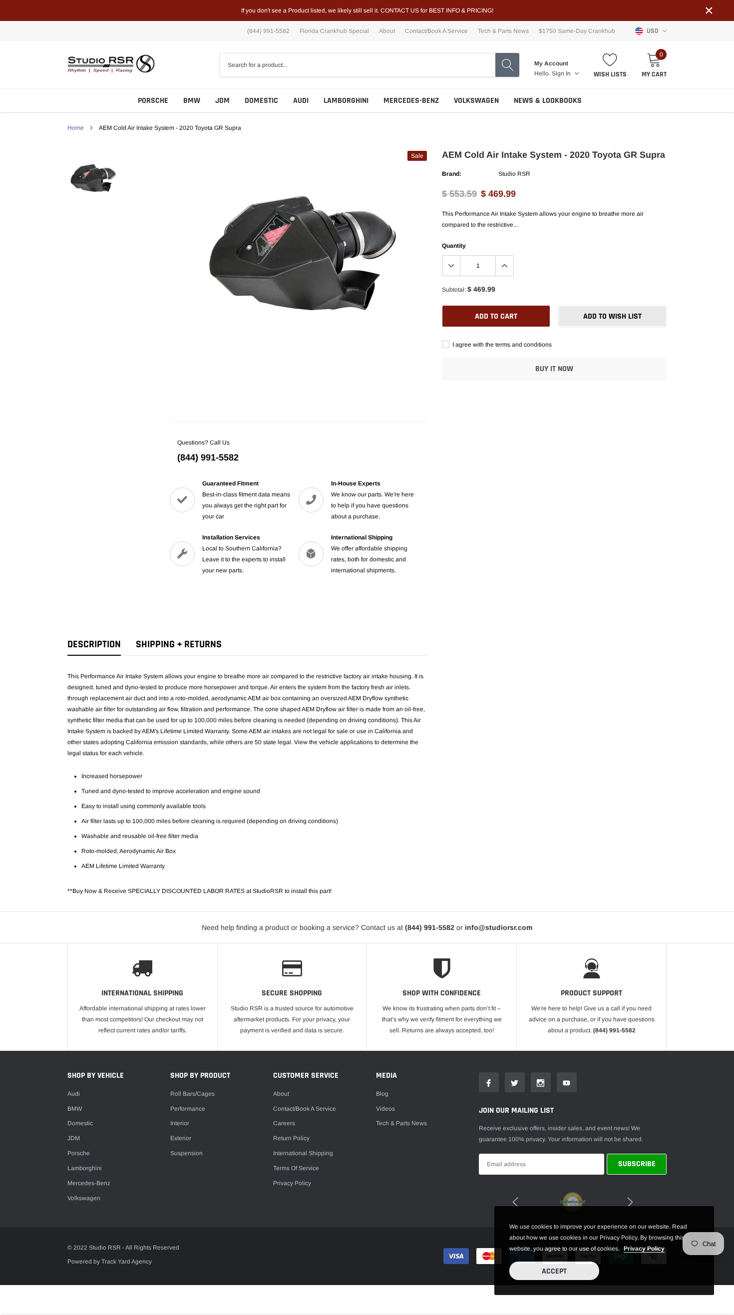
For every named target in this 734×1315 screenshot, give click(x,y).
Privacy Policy (292, 1183)
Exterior (180, 1138)
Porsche (153, 100)
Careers (284, 1123)
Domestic (261, 100)
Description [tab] (94, 644)
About (387, 31)
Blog (382, 1093)
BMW (191, 100)
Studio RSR (514, 173)
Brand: (451, 173)
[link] (93, 178)
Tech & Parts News (503, 31)
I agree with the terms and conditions (501, 344)
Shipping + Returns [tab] (179, 644)
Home (75, 127)
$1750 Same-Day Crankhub (577, 31)
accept (554, 1271)
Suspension (186, 1153)
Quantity (454, 245)
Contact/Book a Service (436, 31)
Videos (385, 1108)
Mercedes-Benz (411, 100)
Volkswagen (476, 100)
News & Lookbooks (548, 100)
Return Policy (291, 1138)
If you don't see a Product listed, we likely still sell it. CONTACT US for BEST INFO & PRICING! (367, 10)
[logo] (111, 64)
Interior (179, 1123)
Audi (301, 100)
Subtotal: (454, 289)
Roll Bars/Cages (192, 1093)
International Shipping (303, 1153)
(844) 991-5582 (208, 457)
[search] (507, 65)
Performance (187, 1108)
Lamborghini (346, 100)
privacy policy (644, 1248)
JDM (222, 100)
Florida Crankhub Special (334, 31)
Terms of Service (296, 1168)
